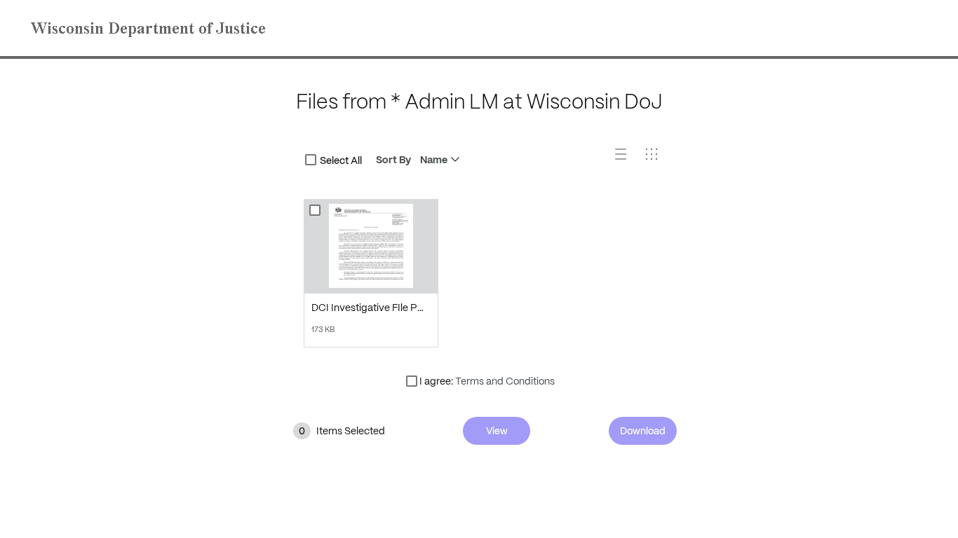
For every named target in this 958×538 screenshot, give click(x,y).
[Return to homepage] (151, 28)
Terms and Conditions (505, 381)
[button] (626, 160)
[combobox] (310, 159)
